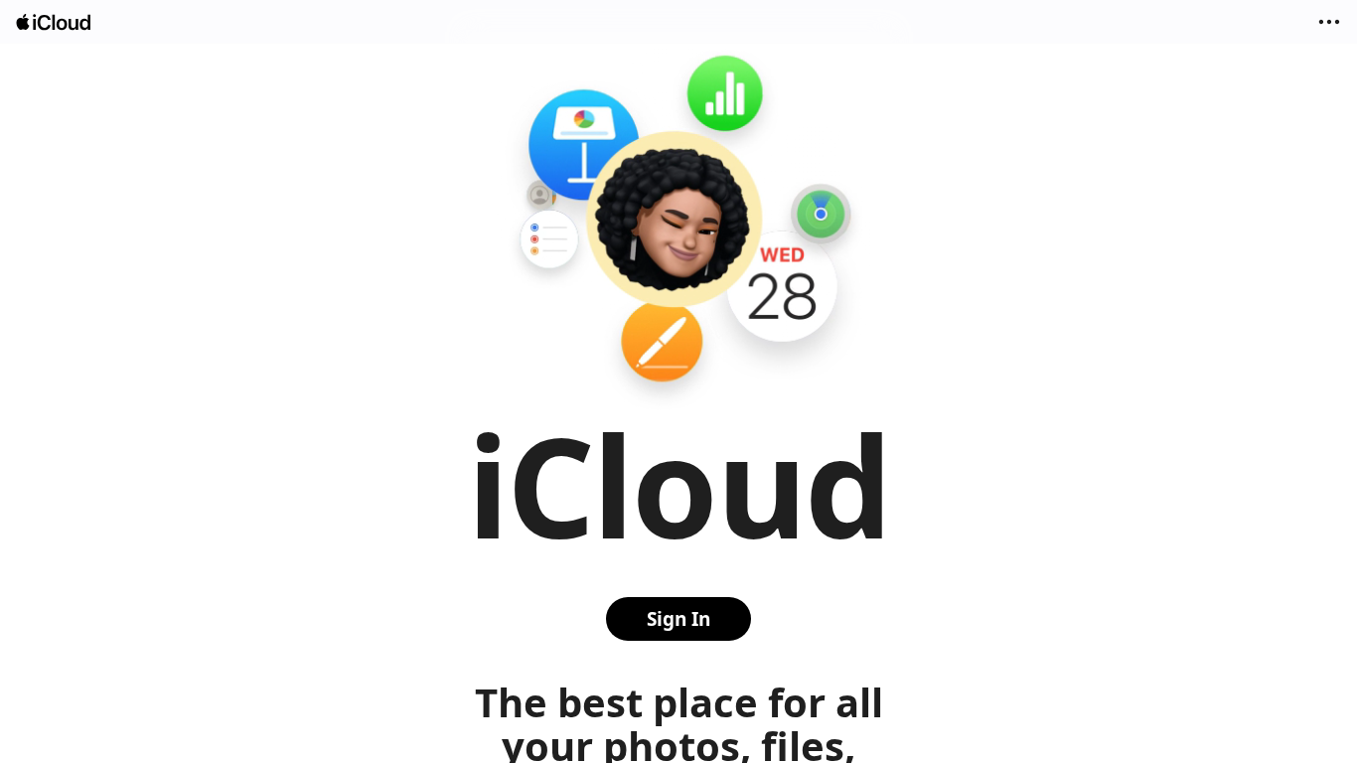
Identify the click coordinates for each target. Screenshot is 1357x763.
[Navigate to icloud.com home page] (54, 22)
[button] (1329, 22)
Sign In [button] (678, 619)
